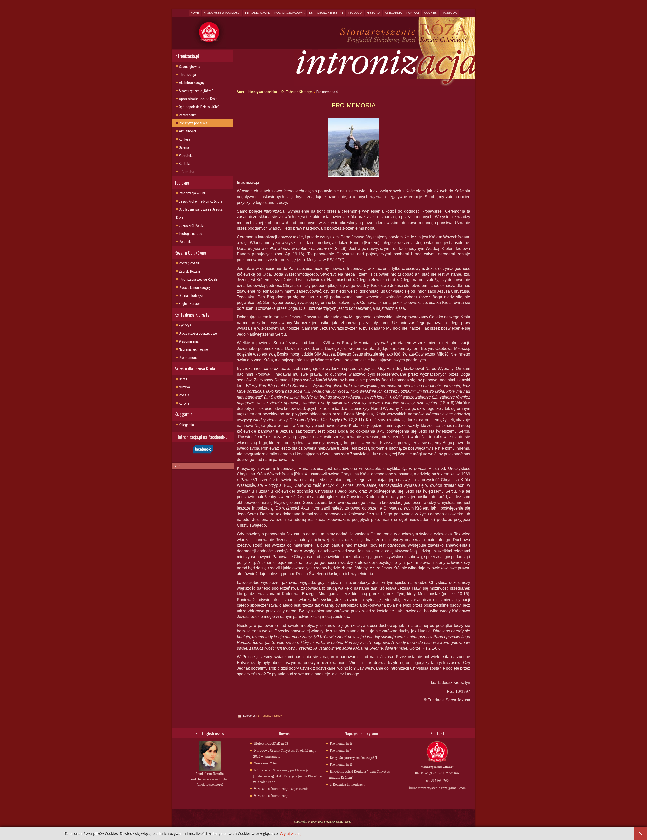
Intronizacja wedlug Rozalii (198, 279)
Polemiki (185, 242)
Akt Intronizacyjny (191, 83)
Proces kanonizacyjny (195, 287)
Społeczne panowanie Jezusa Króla (199, 213)
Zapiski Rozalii (189, 271)
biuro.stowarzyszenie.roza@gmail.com (437, 788)
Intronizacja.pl (257, 12)
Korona (184, 403)
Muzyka (184, 387)
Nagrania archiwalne (193, 349)
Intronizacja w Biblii (192, 193)
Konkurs (185, 139)
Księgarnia (393, 12)
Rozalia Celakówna (289, 12)
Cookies (430, 12)
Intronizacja (187, 75)
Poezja (184, 395)
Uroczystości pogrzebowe (198, 333)
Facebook (449, 12)
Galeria (184, 147)
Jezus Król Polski (191, 226)
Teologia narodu (190, 234)
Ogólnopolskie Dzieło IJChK (199, 107)
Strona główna (189, 66)
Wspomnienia (189, 341)
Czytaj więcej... (292, 834)
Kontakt (412, 12)
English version (190, 304)
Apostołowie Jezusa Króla (198, 99)
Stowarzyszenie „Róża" (196, 91)
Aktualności (187, 131)
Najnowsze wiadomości (222, 12)
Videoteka (186, 155)
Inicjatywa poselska (193, 123)
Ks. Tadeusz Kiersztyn (326, 12)
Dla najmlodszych (191, 296)
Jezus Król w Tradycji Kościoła (200, 201)
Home (195, 12)
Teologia (355, 12)
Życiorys (185, 325)
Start (240, 92)
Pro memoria (188, 358)
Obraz (183, 379)
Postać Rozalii (189, 263)
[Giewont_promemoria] (353, 147)
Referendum (188, 115)
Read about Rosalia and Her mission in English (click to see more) (209, 779)
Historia (373, 12)
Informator (186, 172)
